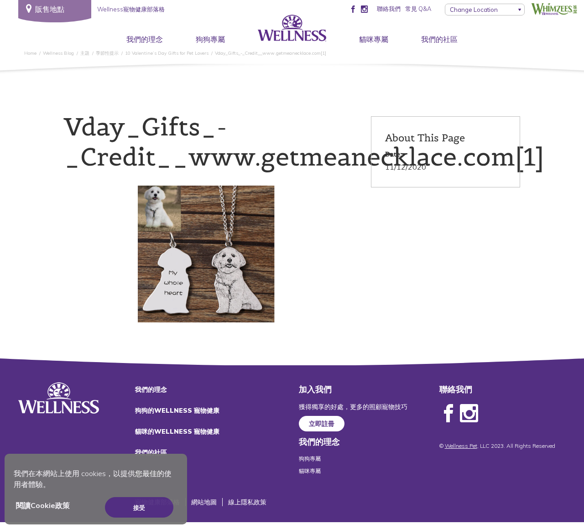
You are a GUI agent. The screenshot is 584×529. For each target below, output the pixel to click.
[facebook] (352, 8)
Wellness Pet (461, 445)
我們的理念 (144, 39)
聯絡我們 (389, 8)
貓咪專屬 (373, 39)
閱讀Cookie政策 (43, 505)
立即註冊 (321, 424)
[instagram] (364, 8)
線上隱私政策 (247, 502)
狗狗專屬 (210, 39)
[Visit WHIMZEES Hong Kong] (554, 8)
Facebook (448, 414)
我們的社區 (439, 39)
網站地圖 (204, 502)
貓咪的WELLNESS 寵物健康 (177, 431)
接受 (139, 507)
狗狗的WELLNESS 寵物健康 (177, 410)
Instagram (469, 414)
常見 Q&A (418, 8)
